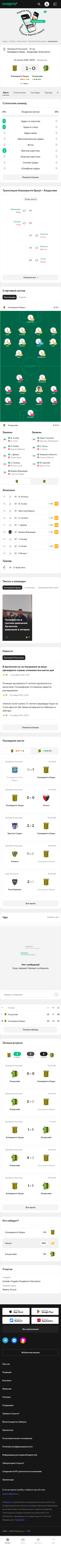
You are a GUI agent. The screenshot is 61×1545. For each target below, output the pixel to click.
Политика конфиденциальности (17, 1446)
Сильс (43, 237)
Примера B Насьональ (37, 41)
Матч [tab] (6, 92)
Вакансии (6, 1388)
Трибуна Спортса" (10, 1413)
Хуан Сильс (45, 465)
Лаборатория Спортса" (13, 1463)
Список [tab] (22, 297)
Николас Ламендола (49, 441)
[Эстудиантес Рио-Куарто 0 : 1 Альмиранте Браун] (28, 79)
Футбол (13, 41)
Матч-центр (22, 41)
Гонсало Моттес (47, 457)
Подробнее (20, 1519)
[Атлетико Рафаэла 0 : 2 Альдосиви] (34, 79)
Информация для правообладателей (19, 1455)
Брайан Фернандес (19, 471)
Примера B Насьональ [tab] (14, 657)
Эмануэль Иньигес (48, 454)
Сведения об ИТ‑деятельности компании (22, 1471)
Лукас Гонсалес (47, 438)
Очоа (18, 224)
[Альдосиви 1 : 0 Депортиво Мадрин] (36, 79)
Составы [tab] (35, 92)
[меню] (55, 4)
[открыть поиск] (39, 4)
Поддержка (7, 1405)
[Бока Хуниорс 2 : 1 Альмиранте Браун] (21, 79)
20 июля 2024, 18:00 (24, 59)
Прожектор (7, 1430)
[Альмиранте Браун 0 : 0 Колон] (26, 79)
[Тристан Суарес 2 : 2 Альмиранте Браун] (24, 79)
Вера (18, 212)
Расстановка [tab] (9, 297)
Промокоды (8, 1479)
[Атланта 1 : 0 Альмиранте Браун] (22, 79)
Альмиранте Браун (20, 76)
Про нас (6, 1364)
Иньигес (44, 246)
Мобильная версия (30, 1352)
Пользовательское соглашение (17, 1438)
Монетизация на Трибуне (14, 1421)
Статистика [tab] (19, 92)
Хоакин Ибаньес (18, 449)
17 (6, 695)
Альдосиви (37, 76)
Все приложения (30, 1329)
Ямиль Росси (9, 1289)
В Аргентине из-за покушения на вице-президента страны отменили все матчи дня (28, 668)
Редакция (6, 1372)
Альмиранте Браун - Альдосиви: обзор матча (53, 41)
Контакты (6, 1380)
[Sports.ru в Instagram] (23, 1340)
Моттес (43, 249)
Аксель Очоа (16, 465)
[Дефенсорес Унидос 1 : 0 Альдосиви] (38, 79)
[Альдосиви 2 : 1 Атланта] (40, 79)
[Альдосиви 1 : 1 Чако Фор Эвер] (32, 79)
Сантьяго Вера (17, 474)
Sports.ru (9, 1502)
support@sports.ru (10, 1493)
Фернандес (16, 209)
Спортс (5, 41)
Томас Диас (16, 457)
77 (6, 675)
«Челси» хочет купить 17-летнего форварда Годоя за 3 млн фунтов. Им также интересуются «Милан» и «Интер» (30, 707)
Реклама (6, 1397)
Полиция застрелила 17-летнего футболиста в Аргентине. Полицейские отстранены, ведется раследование (27, 687)
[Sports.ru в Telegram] (5, 1340)
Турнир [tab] (48, 92)
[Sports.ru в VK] (14, 1340)
